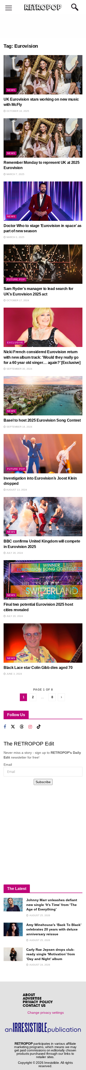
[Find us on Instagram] (30, 726)
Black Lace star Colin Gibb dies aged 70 (38, 668)
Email (8, 764)
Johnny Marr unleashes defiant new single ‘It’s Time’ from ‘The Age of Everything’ (51, 904)
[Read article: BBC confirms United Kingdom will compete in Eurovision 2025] (43, 516)
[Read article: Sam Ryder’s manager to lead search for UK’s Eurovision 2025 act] (43, 264)
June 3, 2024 (14, 673)
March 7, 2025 (15, 174)
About (29, 995)
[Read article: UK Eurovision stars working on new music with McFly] (43, 74)
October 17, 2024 (17, 300)
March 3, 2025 (15, 237)
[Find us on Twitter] (13, 726)
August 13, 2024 (16, 489)
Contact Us (34, 1006)
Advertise (32, 999)
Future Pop (16, 279)
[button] (8, 8)
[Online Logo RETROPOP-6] (43, 7)
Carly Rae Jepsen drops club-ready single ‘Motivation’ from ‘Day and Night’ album (50, 954)
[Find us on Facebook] (5, 726)
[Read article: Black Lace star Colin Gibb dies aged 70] (43, 643)
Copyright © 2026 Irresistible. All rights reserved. (45, 1064)
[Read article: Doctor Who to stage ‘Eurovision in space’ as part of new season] (43, 201)
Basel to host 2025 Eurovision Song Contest (42, 420)
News (11, 90)
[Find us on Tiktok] (39, 726)
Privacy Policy (38, 1002)
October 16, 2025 (17, 111)
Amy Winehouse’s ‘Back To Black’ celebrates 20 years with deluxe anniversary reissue (53, 929)
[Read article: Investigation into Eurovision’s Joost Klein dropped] (43, 453)
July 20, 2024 (14, 616)
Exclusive (15, 342)
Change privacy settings (45, 1012)
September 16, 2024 (19, 426)
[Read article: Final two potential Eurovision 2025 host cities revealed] (43, 580)
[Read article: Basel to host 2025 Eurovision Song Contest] (43, 395)
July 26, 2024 (14, 553)
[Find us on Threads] (22, 726)
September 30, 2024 (19, 368)
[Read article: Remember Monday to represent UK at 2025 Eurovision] (43, 138)
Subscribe (43, 782)
